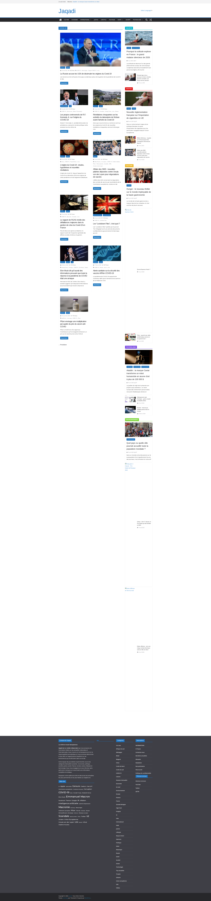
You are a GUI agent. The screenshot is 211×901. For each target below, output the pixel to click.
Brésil (117, 756)
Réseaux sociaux (83, 813)
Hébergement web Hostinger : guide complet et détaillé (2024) (143, 399)
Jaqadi (67, 11)
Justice (96, 20)
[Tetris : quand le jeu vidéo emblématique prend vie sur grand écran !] (130, 338)
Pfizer (94, 164)
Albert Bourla (97, 161)
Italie (117, 825)
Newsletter (139, 763)
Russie (88, 810)
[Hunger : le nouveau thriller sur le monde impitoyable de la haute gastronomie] (138, 175)
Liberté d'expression (84, 803)
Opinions (118, 839)
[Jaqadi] (60, 20)
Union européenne (121, 881)
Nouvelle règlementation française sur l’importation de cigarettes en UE (138, 115)
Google (74, 800)
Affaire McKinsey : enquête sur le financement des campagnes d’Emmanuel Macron (144, 140)
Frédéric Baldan (116, 161)
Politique (112, 20)
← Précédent (63, 345)
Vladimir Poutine (64, 824)
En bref (118, 787)
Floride (101, 267)
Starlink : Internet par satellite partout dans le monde (143, 409)
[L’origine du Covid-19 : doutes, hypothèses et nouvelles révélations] (74, 147)
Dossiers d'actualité (121, 780)
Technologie (137, 20)
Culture (66, 20)
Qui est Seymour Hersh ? (143, 269)
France (128, 108)
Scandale (102, 111)
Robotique (129, 366)
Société (128, 20)
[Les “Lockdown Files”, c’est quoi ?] (107, 204)
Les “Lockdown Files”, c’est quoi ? (106, 224)
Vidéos (118, 888)
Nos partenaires (140, 766)
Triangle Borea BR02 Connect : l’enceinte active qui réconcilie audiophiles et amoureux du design (87, 2)
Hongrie (118, 811)
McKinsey (72, 807)
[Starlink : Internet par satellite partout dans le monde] (130, 411)
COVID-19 (63, 67)
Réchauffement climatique (66, 813)
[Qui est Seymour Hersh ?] (130, 270)
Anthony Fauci (64, 267)
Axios (62, 161)
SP (135, 60)
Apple (62, 786)
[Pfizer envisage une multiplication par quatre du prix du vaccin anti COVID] (74, 304)
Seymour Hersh (73, 816)
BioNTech (63, 318)
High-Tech (119, 808)
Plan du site (139, 769)
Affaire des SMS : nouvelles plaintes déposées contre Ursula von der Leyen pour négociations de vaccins (143, 154)
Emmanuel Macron (78, 796)
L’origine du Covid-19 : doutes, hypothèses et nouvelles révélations (72, 167)
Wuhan (117, 111)
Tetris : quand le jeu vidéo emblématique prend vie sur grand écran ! (143, 337)
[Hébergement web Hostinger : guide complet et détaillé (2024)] (130, 400)
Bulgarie (118, 759)
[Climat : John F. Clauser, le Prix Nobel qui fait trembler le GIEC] (130, 524)
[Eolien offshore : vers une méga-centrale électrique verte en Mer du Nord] (130, 649)
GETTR (137, 791)
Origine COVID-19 (92, 70)
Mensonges (84, 70)
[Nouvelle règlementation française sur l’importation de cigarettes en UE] (138, 99)
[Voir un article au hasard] (150, 20)
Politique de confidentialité (143, 773)
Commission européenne (65, 789)
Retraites (83, 810)
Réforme (76, 813)
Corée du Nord (120, 766)
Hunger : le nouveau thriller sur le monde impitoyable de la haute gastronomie (139, 192)
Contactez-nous (140, 752)
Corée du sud (120, 769)
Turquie (118, 874)
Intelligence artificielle (68, 803)
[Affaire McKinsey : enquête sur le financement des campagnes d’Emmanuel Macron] (130, 142)
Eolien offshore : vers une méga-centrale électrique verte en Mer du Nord (143, 648)
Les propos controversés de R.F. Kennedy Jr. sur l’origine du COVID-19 (73, 117)
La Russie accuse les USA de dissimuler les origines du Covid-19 (85, 74)
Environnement (130, 439)
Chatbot (83, 786)
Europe (118, 794)
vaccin (105, 267)
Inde (117, 818)
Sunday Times (108, 111)
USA (70, 106)
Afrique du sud (120, 749)
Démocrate (69, 111)
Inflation (83, 800)
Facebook (62, 800)
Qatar (117, 846)
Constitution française (78, 789)
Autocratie (69, 786)
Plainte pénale (100, 164)
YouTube (138, 784)
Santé (119, 20)
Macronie (69, 216)
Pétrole (78, 810)
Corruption (103, 161)
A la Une (118, 745)
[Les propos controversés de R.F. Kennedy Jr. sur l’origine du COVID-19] (74, 97)
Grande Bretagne (97, 215)
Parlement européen (64, 810)
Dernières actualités (141, 756)
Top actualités (136, 48)
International (85, 20)
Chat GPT (89, 786)
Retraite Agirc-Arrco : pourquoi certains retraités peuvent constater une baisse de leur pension (144, 78)
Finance (118, 797)
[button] (90, 20)
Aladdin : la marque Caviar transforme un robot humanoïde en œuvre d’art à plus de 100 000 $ (138, 374)
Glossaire (138, 759)
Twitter (86, 267)
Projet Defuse (73, 161)
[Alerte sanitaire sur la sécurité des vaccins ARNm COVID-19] (107, 253)
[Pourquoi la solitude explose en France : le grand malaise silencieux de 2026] (138, 38)
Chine (117, 763)
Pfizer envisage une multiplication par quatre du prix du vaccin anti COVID (73, 324)
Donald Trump (77, 792)
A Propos (138, 749)
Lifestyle (103, 20)
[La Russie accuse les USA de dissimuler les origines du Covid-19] (90, 49)
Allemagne (119, 752)
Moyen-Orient (120, 836)
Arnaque (71, 267)
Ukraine (61, 819)
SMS (110, 164)
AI (59, 786)
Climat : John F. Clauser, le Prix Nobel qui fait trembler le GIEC (144, 523)
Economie (75, 20)
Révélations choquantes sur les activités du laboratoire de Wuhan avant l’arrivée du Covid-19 (106, 117)
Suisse (118, 863)
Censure (76, 786)
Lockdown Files (103, 220)
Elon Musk (81, 267)
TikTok (78, 816)
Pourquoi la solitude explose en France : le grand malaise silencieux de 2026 (139, 54)
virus (98, 70)
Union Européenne (71, 819)
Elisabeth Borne (86, 792)
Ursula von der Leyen (98, 166)
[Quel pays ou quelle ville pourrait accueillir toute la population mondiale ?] (138, 429)
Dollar (71, 792)
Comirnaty (69, 318)
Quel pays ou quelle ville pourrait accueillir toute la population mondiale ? (137, 446)
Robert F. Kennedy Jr (77, 111)
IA (78, 800)
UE (87, 816)
